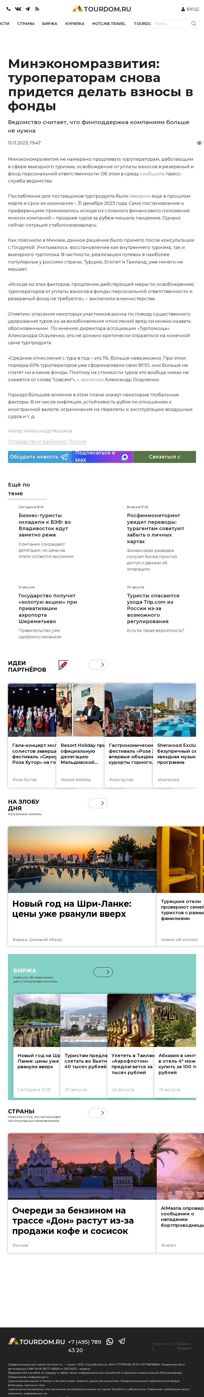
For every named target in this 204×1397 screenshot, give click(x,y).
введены (140, 196)
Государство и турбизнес (37, 441)
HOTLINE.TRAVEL (109, 23)
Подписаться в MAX (95, 457)
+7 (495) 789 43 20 (84, 1346)
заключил (92, 379)
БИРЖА (49, 23)
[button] (93, 665)
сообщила (152, 173)
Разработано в (172, 1346)
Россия (78, 441)
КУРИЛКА (74, 23)
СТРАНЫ (25, 23)
